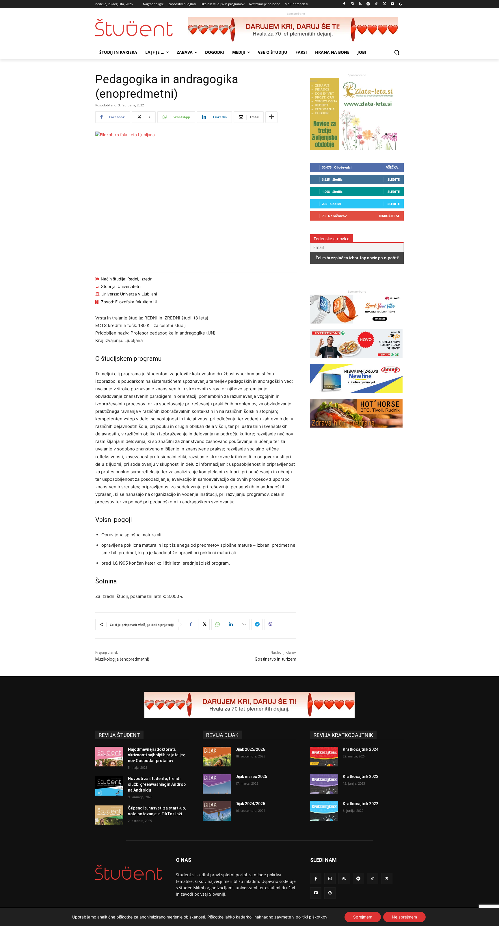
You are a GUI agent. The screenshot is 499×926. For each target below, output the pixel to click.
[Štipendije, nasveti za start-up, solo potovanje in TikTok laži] (109, 815)
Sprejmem (362, 916)
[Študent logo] (141, 27)
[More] (271, 117)
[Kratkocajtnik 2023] (324, 784)
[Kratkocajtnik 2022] (324, 811)
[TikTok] (376, 4)
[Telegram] (257, 624)
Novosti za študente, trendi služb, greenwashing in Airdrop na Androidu (157, 784)
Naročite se (389, 216)
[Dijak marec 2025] (217, 784)
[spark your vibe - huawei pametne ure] (356, 326)
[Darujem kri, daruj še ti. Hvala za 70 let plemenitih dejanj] (296, 30)
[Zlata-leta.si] (353, 148)
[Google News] (400, 4)
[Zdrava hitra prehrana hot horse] (356, 430)
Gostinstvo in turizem (275, 659)
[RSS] (360, 4)
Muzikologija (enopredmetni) (122, 659)
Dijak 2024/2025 (250, 803)
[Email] (244, 624)
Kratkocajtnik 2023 (360, 776)
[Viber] (270, 624)
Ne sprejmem (404, 916)
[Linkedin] (230, 624)
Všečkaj (393, 167)
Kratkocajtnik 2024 (360, 749)
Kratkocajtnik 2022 (360, 803)
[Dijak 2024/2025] (217, 811)
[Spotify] (368, 4)
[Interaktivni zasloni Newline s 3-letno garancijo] (356, 395)
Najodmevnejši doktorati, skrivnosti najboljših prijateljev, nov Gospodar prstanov (156, 755)
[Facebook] (344, 4)
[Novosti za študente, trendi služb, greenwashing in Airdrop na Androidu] (109, 786)
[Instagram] (352, 4)
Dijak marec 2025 (251, 776)
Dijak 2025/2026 (250, 749)
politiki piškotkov (311, 916)
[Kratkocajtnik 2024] (324, 756)
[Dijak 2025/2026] (217, 756)
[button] (397, 52)
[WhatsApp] (217, 624)
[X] (384, 4)
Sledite (394, 179)
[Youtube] (392, 4)
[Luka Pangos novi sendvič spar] (356, 361)
